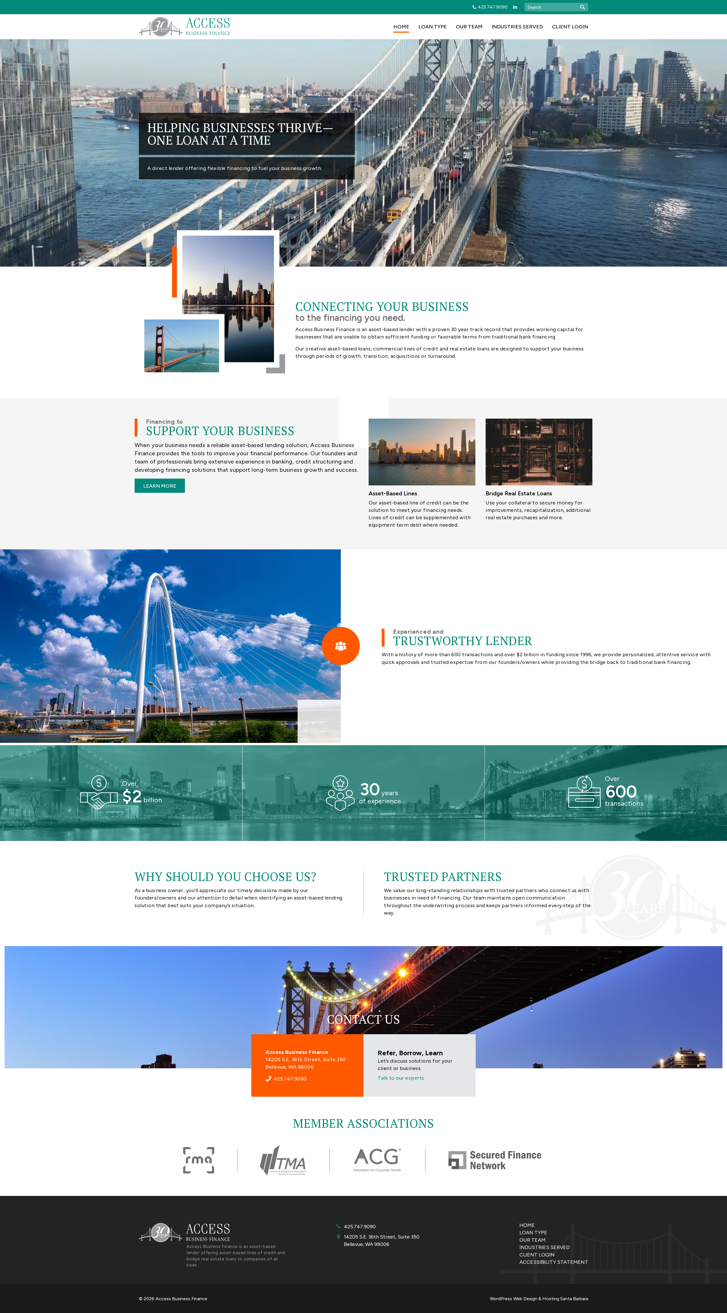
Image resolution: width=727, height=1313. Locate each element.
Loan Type (432, 27)
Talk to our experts (401, 1078)
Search (582, 7)
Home (401, 27)
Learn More (159, 486)
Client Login (570, 27)
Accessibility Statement (553, 1262)
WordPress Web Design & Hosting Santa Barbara (539, 1298)
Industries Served (517, 27)
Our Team (469, 27)
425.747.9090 (492, 7)
